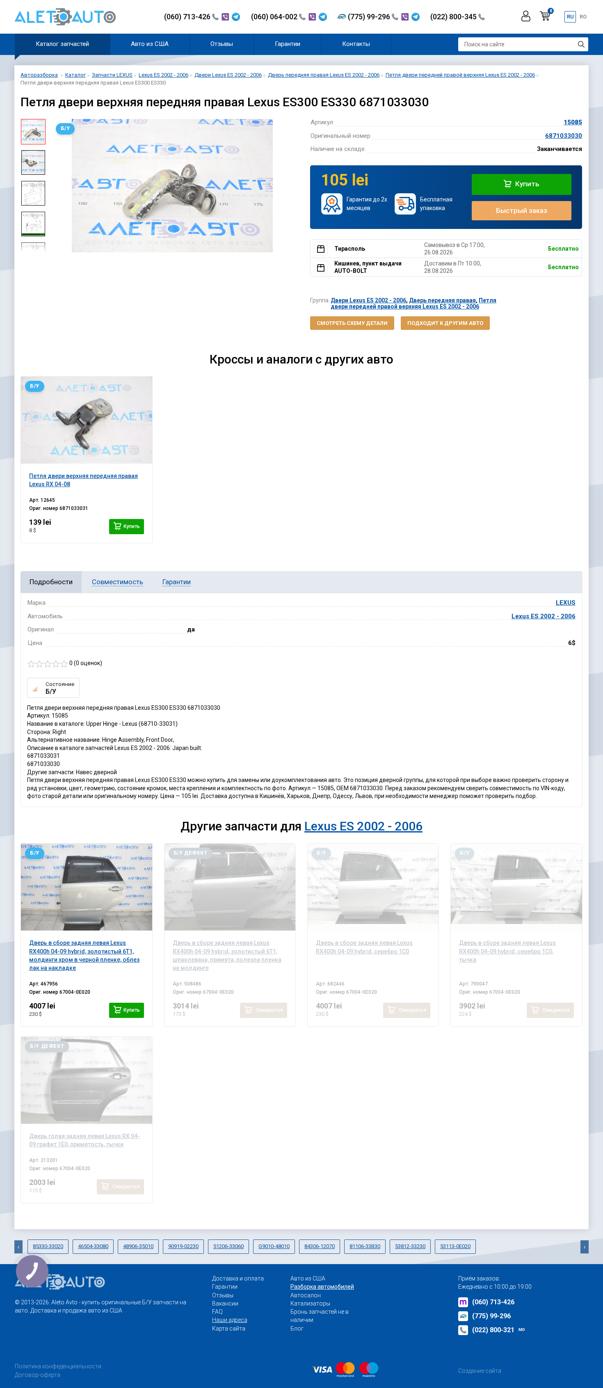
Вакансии (225, 1303)
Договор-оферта (37, 1375)
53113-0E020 (455, 1246)
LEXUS (566, 602)
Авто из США (150, 44)
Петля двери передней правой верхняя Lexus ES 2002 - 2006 (413, 303)
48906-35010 (138, 1246)
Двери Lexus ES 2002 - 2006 (368, 300)
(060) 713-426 (188, 16)
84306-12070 (319, 1246)
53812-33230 (410, 1246)
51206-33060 (228, 1246)
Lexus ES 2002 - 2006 (544, 616)
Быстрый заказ (521, 210)
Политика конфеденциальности (58, 1366)
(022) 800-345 (454, 16)
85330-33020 (48, 1246)
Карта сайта (228, 1328)
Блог (297, 1328)
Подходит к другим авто (445, 323)
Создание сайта (479, 1370)
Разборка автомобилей (322, 1286)
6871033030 (563, 135)
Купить (526, 184)
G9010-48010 (274, 1246)
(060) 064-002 (275, 16)
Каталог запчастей (62, 44)
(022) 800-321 (498, 1330)
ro (583, 17)
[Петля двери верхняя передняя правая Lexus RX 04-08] (86, 420)
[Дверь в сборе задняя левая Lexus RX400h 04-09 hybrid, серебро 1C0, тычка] (516, 887)
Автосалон (305, 1295)
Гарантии (287, 44)
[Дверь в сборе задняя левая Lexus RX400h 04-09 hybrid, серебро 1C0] (373, 887)
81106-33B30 (364, 1246)
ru (570, 17)
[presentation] (58, 186)
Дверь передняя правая (442, 300)
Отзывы (221, 44)
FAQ (217, 1311)
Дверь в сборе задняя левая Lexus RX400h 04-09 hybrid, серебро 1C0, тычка (507, 951)
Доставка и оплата (238, 1278)
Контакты (356, 44)
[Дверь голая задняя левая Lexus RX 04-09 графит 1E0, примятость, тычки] (86, 1080)
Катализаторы (310, 1303)
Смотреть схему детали (352, 323)
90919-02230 (183, 1246)
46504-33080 (93, 1246)
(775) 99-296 (370, 16)
